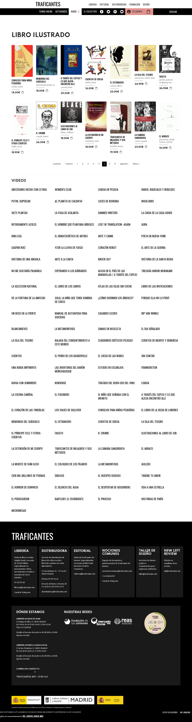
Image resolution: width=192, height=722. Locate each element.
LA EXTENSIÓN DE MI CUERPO (94, 136)
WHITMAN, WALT (92, 141)
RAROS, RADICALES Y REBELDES (158, 189)
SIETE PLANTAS (20, 213)
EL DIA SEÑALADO (150, 328)
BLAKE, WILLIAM (67, 132)
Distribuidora (119, 4)
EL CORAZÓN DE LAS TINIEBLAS (28, 410)
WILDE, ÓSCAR (17, 146)
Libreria (93, 4)
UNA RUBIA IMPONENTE (24, 367)
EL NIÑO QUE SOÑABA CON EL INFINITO (113, 396)
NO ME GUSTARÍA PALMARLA (27, 271)
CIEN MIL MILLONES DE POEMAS (28, 475)
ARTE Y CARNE (105, 236)
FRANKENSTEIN (149, 367)
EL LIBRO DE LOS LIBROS (68, 286)
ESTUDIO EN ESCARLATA (110, 367)
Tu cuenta (137, 11)
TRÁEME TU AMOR (151, 475)
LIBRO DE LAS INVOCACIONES (157, 286)
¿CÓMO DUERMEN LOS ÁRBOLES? (116, 298)
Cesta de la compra (148, 12)
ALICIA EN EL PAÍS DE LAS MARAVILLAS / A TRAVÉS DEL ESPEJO (117, 273)
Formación (134, 4)
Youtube (121, 12)
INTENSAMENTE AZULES (24, 224)
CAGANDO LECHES (107, 313)
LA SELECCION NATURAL (24, 286)
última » (136, 164)
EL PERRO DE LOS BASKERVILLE (71, 356)
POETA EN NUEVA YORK (153, 236)
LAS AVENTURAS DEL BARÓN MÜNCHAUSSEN (70, 369)
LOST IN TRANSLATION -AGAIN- (114, 224)
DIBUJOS (59, 475)
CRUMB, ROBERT (42, 136)
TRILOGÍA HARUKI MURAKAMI (156, 271)
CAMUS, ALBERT (116, 86)
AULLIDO (145, 464)
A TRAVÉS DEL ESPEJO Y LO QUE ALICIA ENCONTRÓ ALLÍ (71, 81)
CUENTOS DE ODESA (94, 79)
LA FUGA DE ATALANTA (66, 213)
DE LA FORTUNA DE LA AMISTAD (28, 298)
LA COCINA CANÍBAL (22, 394)
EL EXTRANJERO (117, 82)
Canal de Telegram (22, 592)
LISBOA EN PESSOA (108, 189)
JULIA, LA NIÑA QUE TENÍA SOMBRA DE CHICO (73, 300)
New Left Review (172, 552)
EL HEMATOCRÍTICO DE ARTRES (71, 236)
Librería (21, 551)
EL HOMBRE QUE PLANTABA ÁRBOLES (74, 224)
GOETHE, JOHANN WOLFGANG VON (166, 81)
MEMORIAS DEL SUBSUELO (42, 80)
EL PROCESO (104, 499)
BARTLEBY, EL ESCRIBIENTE (69, 499)
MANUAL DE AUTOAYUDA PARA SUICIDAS (71, 315)
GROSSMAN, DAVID (166, 139)
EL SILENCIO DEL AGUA (67, 487)
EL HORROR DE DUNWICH (25, 487)
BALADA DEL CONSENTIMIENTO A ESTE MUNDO (72, 342)
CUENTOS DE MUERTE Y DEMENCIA (159, 340)
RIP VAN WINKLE (150, 313)
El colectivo (90, 11)
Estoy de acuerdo (170, 712)
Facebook (101, 12)
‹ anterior (69, 164)
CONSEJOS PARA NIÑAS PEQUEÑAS (22, 82)
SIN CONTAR (147, 356)
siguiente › (124, 164)
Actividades (61, 11)
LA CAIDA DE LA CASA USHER (156, 213)
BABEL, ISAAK (90, 82)
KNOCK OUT (104, 259)
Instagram (115, 12)
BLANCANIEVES (20, 328)
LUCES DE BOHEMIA (108, 201)
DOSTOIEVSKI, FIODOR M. (45, 85)
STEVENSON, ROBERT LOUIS (145, 78)
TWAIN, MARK (17, 86)
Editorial (104, 4)
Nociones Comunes (111, 552)
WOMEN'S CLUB (63, 189)
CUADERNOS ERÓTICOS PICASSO (115, 340)
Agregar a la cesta (23, 92)
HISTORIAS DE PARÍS (152, 499)
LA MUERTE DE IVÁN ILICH (25, 464)
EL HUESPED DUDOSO (109, 475)
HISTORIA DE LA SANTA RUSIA (157, 259)
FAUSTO (162, 76)
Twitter (108, 12)
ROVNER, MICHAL (165, 142)
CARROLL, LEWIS (66, 87)
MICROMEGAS (19, 510)
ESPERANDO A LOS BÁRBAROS (71, 271)
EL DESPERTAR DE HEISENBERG (114, 487)
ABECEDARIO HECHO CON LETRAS (29, 189)
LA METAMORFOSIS (65, 328)
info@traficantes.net (26, 672)
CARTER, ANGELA (141, 141)
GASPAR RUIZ (19, 247)
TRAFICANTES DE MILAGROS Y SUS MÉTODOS (117, 140)
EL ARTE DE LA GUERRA (153, 247)
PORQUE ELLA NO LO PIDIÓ (155, 298)
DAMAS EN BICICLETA (109, 328)
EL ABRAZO (164, 136)
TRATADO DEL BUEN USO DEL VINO (116, 383)
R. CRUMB (40, 133)
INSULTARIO (147, 201)
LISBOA (145, 383)
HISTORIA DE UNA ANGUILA (26, 259)
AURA (144, 224)
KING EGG (17, 236)
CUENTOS (17, 356)
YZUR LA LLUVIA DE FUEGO (69, 247)
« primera (57, 164)
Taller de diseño (147, 552)
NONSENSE (60, 383)
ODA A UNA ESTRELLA (152, 487)
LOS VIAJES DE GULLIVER (68, 410)
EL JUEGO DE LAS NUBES (111, 356)
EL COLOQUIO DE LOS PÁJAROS (71, 464)
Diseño (146, 4)
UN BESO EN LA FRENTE (24, 313)
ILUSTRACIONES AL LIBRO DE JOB (69, 128)
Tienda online (45, 11)
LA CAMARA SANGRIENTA (140, 136)
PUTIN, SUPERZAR (21, 201)
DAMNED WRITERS (108, 213)
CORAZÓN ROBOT (107, 247)
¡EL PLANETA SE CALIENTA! (68, 201)
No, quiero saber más (33, 716)
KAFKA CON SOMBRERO (24, 383)
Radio (74, 11)
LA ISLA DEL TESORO (144, 74)
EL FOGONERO (62, 394)
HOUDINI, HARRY (116, 146)
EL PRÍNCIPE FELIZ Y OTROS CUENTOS (20, 142)
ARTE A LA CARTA (64, 259)
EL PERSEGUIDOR (20, 499)
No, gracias (185, 712)
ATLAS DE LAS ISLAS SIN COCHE (115, 286)
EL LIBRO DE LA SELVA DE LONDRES (159, 410)
